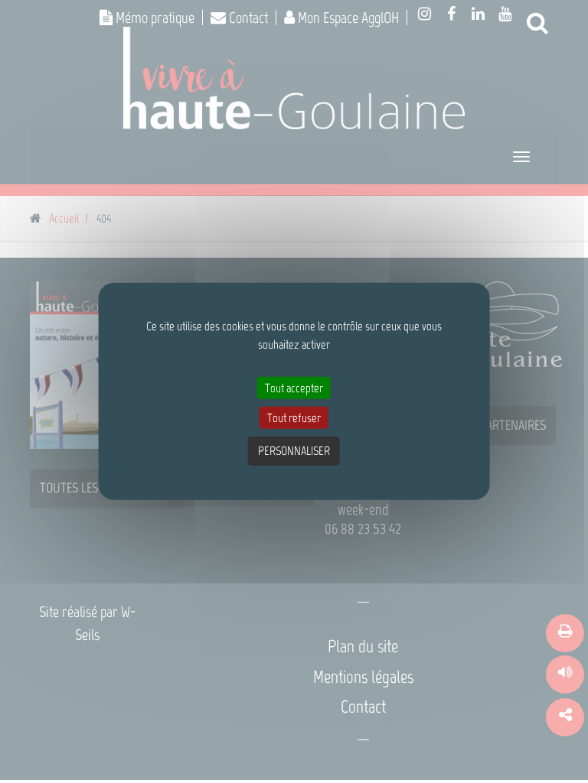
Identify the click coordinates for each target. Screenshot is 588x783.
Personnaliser (294, 450)
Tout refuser (294, 418)
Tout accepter (294, 388)
